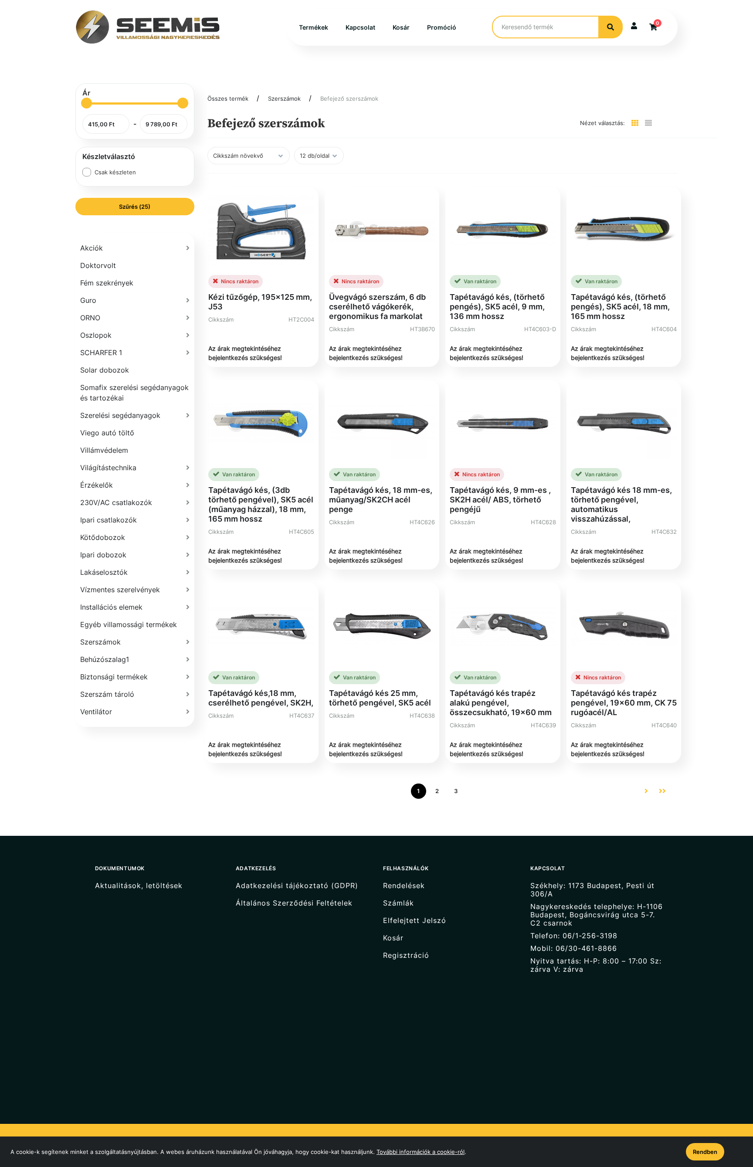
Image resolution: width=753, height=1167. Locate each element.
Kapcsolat (360, 27)
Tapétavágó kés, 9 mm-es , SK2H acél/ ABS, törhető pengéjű (500, 499)
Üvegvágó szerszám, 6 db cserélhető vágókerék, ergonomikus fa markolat (377, 306)
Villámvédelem (104, 450)
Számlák (398, 903)
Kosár (401, 27)
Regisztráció (406, 955)
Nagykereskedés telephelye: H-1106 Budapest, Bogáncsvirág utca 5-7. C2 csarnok (596, 914)
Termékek (313, 27)
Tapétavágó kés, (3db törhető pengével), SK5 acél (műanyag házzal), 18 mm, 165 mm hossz (260, 504)
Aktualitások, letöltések (139, 885)
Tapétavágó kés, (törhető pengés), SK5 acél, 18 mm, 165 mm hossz (620, 306)
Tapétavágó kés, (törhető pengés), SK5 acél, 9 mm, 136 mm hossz (497, 306)
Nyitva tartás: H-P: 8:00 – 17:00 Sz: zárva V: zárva (595, 965)
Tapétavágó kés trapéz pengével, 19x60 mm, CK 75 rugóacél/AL (624, 703)
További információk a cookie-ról (420, 1151)
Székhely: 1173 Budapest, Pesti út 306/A (592, 889)
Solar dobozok (104, 370)
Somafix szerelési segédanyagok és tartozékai (134, 392)
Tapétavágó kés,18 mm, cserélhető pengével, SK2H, (260, 698)
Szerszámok (284, 98)
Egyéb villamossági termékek (128, 624)
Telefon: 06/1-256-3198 (573, 936)
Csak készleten (115, 172)
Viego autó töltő (107, 432)
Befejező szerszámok (349, 98)
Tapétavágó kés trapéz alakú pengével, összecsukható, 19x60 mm (501, 703)
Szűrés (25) (134, 206)
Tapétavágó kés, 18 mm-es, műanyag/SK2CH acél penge (380, 499)
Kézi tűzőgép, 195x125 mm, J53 (260, 301)
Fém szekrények (106, 282)
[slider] (86, 103)
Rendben (705, 1151)
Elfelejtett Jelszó (414, 920)
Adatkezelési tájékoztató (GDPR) (297, 885)
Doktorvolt (98, 265)
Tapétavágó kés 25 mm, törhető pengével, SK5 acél (380, 698)
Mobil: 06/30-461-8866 (573, 948)
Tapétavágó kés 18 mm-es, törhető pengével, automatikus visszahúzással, (621, 504)
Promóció (441, 27)
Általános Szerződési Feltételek (294, 903)
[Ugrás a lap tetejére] (726, 1114)
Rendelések (404, 885)
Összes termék (227, 98)
